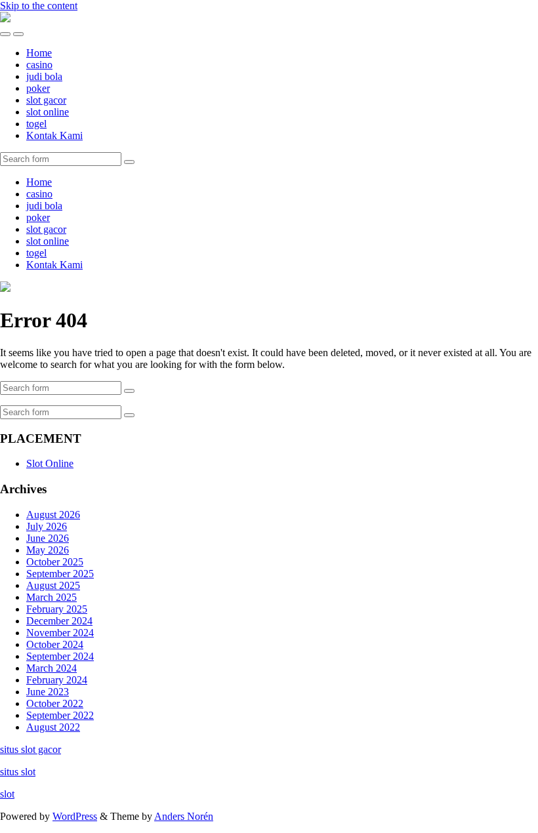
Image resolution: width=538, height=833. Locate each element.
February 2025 (56, 609)
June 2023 (47, 691)
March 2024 (51, 668)
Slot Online (49, 463)
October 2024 (54, 644)
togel (36, 123)
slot (7, 794)
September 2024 (60, 656)
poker (38, 88)
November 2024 (60, 632)
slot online (47, 111)
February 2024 (56, 679)
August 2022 (53, 727)
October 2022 (54, 703)
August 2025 (53, 585)
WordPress (74, 816)
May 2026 (47, 550)
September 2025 (60, 573)
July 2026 (46, 526)
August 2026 (53, 514)
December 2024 (59, 620)
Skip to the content (38, 5)
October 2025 (54, 561)
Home (39, 52)
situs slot (17, 771)
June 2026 (47, 538)
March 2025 (51, 597)
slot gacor (46, 100)
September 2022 (60, 715)
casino (39, 64)
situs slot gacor (30, 749)
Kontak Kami (54, 135)
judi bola (44, 76)
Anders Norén (183, 816)
